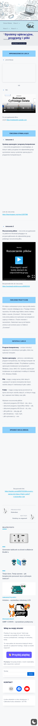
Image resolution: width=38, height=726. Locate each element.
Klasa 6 (13, 28)
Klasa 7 (5, 34)
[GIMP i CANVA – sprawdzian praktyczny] (19, 610)
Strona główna (7, 23)
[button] (34, 722)
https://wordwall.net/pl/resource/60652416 (16, 286)
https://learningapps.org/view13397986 (15, 214)
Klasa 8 (13, 34)
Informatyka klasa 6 (8, 619)
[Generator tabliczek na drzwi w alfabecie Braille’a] (19, 538)
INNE (3, 547)
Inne (20, 39)
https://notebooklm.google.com (16, 120)
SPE (20, 34)
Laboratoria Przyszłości (10, 39)
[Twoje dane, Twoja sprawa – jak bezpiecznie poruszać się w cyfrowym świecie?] (19, 562)
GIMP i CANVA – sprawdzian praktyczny (17, 622)
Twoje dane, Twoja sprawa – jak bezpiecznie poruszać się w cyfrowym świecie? (16, 576)
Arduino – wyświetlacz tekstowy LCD (16, 600)
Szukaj (6, 671)
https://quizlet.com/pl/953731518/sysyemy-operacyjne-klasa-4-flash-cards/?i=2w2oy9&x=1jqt (19, 493)
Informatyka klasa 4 (19, 43)
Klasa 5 (5, 28)
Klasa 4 (15, 23)
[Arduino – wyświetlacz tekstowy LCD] (19, 588)
